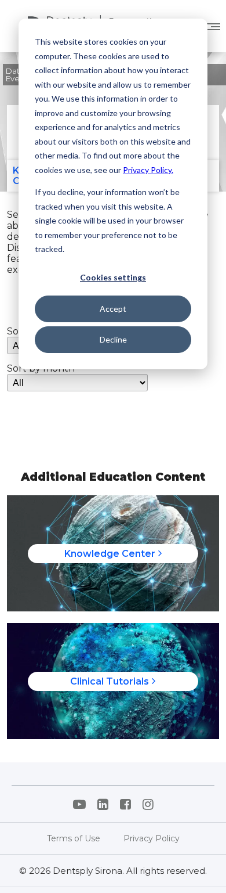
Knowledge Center (109, 553)
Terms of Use (73, 838)
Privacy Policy (151, 838)
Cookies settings (113, 277)
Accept (113, 309)
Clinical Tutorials (109, 681)
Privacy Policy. (148, 170)
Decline (113, 339)
